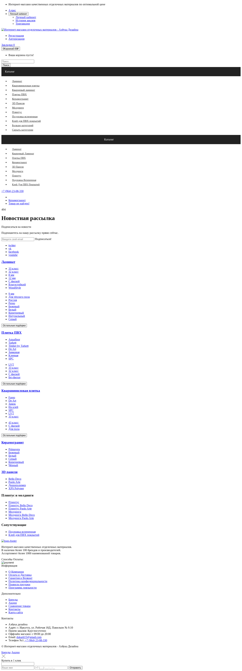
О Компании (16, 571)
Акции (13, 602)
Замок (12, 403)
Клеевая (13, 355)
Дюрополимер (17, 485)
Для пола (14, 428)
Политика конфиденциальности (28, 581)
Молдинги (15, 511)
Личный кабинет (26, 17)
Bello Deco (15, 478)
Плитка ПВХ (11, 332)
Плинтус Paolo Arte (20, 508)
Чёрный (13, 465)
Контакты (14, 609)
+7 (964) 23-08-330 (12, 191)
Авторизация (16, 38)
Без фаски (14, 377)
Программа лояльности (23, 587)
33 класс (14, 268)
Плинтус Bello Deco (21, 505)
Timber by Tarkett (19, 345)
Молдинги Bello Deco (22, 514)
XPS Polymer (16, 488)
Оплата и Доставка (20, 574)
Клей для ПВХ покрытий (24, 534)
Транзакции (23, 23)
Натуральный (17, 315)
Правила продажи (19, 584)
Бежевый (14, 306)
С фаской (14, 281)
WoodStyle (15, 287)
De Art (12, 349)
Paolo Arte (14, 482)
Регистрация (16, 35)
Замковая (14, 352)
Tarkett (12, 342)
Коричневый (16, 312)
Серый (13, 319)
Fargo (12, 397)
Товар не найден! (19, 203)
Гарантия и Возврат (20, 578)
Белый (12, 309)
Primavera (14, 449)
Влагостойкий (17, 284)
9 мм (11, 293)
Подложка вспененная (22, 531)
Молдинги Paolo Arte (21, 518)
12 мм (12, 278)
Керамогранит (17, 200)
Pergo (12, 303)
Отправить (75, 667)
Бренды (13, 599)
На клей (13, 407)
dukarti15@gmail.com (28, 637)
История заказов (25, 20)
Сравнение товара (19, 606)
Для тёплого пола (19, 296)
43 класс (14, 422)
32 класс (14, 271)
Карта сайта (16, 612)
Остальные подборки (14, 325)
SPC (11, 358)
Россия (13, 300)
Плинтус (14, 502)
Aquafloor (14, 339)
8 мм (11, 274)
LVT (11, 364)
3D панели (9, 472)
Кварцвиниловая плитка (20, 390)
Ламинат (8, 262)
